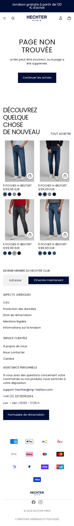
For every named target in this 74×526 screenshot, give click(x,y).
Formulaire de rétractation (26, 415)
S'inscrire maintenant (48, 280)
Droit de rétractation (17, 315)
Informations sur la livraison (22, 328)
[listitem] (5, 194)
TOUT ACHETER (61, 134)
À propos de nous (15, 346)
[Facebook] (33, 502)
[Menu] (4, 18)
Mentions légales (14, 321)
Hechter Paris (42, 511)
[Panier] (69, 18)
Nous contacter (14, 352)
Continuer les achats (37, 78)
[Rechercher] (13, 18)
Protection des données (19, 309)
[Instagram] (40, 502)
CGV (6, 303)
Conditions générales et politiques (37, 519)
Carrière (8, 359)
